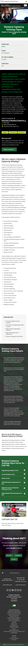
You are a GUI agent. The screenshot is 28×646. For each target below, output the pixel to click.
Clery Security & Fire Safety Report (14, 612)
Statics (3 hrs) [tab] (6, 478)
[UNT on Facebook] (7, 590)
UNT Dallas (14, 636)
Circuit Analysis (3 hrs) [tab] (8, 474)
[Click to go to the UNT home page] (9, 1)
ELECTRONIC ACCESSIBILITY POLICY (14, 597)
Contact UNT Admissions (20, 584)
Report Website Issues (7, 584)
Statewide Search (14, 632)
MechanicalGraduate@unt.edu (9, 124)
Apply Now (17, 555)
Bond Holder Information (14, 619)
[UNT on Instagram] (15, 590)
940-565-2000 (22, 577)
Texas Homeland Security (14, 630)
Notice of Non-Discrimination (14, 620)
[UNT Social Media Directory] (21, 590)
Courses (4, 132)
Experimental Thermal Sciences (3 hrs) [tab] (12, 494)
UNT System (14, 635)
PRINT (25, 5)
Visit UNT (9, 555)
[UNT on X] (10, 590)
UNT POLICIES (14, 598)
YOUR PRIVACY (14, 600)
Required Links (14, 624)
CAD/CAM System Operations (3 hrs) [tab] (11, 483)
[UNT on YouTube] (13, 590)
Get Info (14, 559)
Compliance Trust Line (14, 616)
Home (2, 4)
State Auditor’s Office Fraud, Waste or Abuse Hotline (14, 631)
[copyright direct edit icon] (4, 644)
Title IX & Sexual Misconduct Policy (14, 613)
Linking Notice (14, 623)
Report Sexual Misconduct (14, 615)
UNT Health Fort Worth (14, 638)
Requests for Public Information (14, 617)
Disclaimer (14, 621)
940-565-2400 (6, 122)
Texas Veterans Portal (14, 626)
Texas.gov (14, 628)
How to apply (21, 132)
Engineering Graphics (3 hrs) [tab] (10, 470)
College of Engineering (7, 118)
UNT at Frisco (14, 639)
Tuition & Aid (12, 132)
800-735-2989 (21, 579)
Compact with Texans (14, 627)
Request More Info (9, 149)
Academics (7, 4)
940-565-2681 (23, 581)
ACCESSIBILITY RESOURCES (14, 595)
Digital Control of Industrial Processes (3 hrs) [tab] (10, 488)
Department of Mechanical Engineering (13, 120)
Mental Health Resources (14, 609)
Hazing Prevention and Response (14, 611)
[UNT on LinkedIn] (18, 590)
